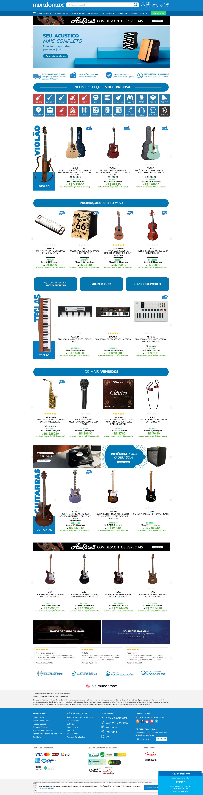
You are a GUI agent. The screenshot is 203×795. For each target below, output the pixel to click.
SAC (108, 736)
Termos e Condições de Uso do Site (48, 734)
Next (170, 47)
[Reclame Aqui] (97, 763)
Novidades (123, 13)
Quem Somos (38, 717)
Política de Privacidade (42, 730)
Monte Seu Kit (78, 13)
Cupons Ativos (73, 734)
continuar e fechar (154, 788)
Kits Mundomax (62, 13)
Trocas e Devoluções (76, 737)
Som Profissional (108, 13)
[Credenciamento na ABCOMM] (120, 755)
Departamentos (44, 13)
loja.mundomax (103, 686)
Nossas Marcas (39, 724)
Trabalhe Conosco (40, 727)
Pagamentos (72, 727)
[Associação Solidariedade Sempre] (109, 771)
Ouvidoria (37, 737)
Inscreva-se (161, 739)
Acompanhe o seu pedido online (81, 717)
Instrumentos (93, 13)
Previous (32, 47)
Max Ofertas (158, 13)
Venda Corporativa (138, 13)
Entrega (70, 724)
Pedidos (70, 730)
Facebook (111, 732)
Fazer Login (151, 5)
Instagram (112, 727)
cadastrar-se (152, 7)
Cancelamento (73, 721)
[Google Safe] (107, 755)
